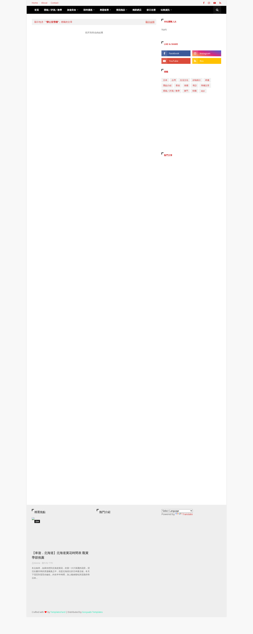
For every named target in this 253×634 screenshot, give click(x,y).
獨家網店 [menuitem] (137, 9)
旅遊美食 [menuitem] (71, 9)
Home (35, 2)
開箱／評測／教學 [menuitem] (53, 9)
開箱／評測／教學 (171, 90)
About (44, 2)
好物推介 (197, 80)
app (203, 90)
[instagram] (209, 3)
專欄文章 (205, 85)
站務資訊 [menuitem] (165, 9)
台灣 (174, 80)
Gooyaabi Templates (92, 612)
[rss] (219, 3)
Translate (187, 514)
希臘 (207, 80)
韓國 (194, 90)
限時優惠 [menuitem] (87, 9)
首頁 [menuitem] (36, 9)
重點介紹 (167, 85)
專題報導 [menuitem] (104, 9)
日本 (165, 80)
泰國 (186, 85)
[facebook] (203, 3)
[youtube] (215, 3)
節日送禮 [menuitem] (151, 9)
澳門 (186, 90)
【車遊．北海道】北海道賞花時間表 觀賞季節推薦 (60, 555)
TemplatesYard (57, 612)
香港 (178, 85)
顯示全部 (150, 21)
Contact (54, 2)
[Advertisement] (94, 69)
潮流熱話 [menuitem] (120, 9)
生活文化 (184, 80)
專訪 (195, 85)
